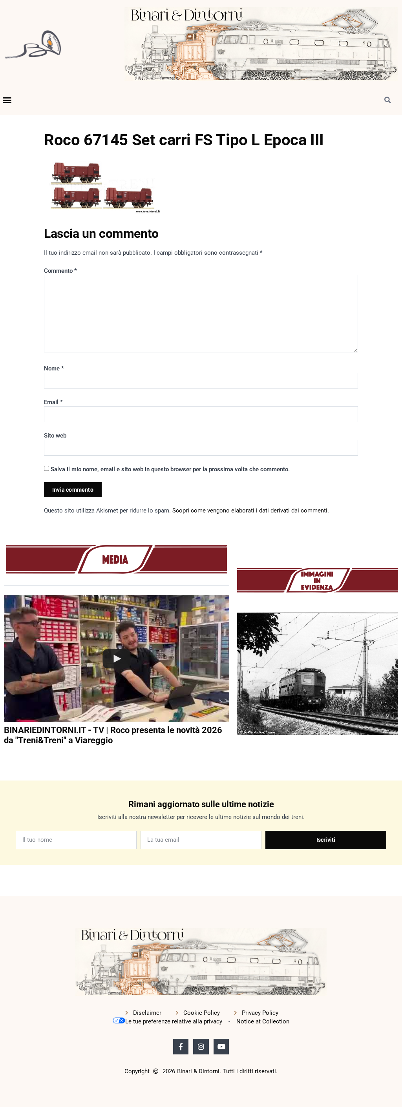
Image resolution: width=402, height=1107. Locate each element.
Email (53, 402)
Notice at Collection (262, 1021)
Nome (54, 368)
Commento (60, 270)
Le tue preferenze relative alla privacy (173, 1021)
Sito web (55, 435)
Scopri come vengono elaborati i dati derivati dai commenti (249, 510)
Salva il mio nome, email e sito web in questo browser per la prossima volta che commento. (170, 469)
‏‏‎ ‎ (4, 756)
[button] (7, 100)
